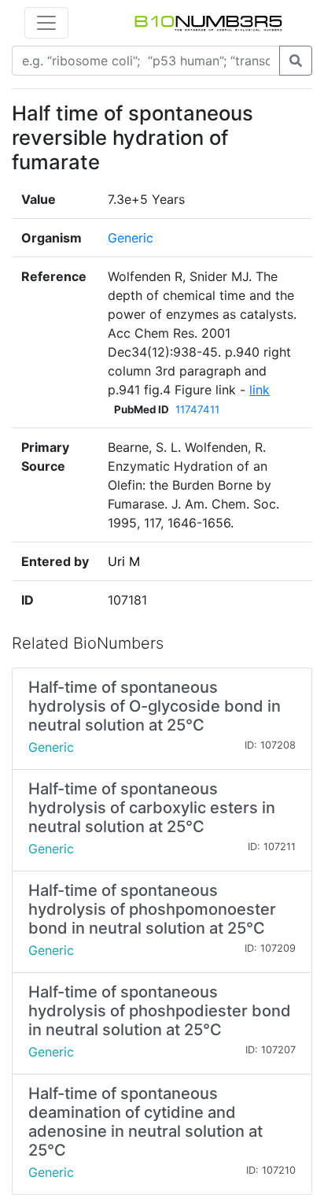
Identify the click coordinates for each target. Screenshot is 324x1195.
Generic (130, 238)
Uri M (124, 561)
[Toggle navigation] (46, 23)
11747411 (197, 409)
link (259, 390)
